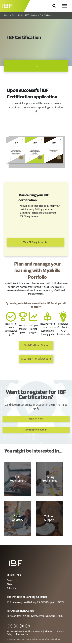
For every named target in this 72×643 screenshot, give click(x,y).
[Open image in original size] (15, 6)
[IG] (10, 623)
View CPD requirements (35, 242)
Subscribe (11, 588)
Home (6, 15)
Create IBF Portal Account (36, 358)
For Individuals (17, 15)
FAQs (9, 584)
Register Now (36, 419)
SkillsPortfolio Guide (36, 345)
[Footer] (15, 563)
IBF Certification (31, 15)
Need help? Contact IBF (36, 430)
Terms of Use (21, 634)
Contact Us (12, 580)
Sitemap (49, 631)
